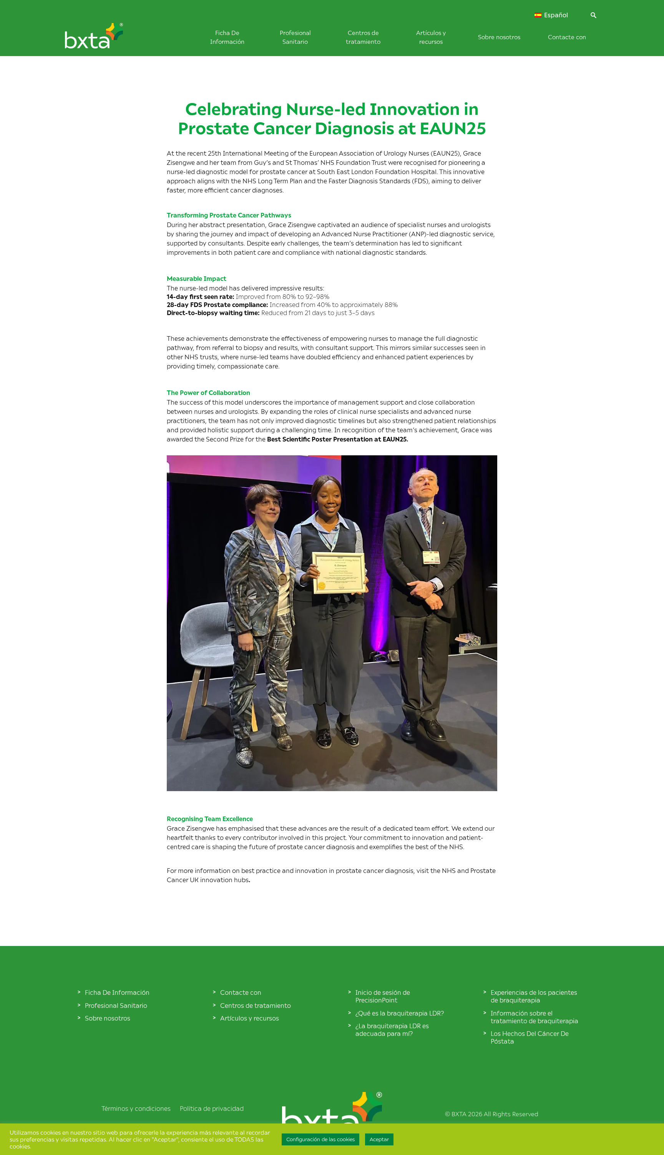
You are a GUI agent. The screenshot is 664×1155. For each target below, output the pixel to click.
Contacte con (567, 36)
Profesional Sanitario (116, 1005)
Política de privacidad (212, 1108)
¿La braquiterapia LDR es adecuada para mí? (392, 1029)
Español (555, 15)
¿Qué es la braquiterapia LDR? (399, 1013)
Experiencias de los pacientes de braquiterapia (534, 996)
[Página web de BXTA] (107, 39)
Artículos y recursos (249, 1018)
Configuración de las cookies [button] (320, 1139)
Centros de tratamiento (255, 1005)
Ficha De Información (117, 992)
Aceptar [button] (379, 1139)
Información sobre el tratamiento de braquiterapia (534, 1016)
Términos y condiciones (136, 1108)
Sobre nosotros (499, 36)
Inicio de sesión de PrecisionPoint (382, 996)
